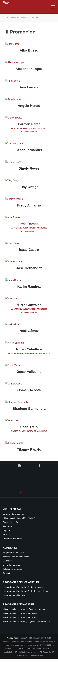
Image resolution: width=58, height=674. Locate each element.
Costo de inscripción (12, 565)
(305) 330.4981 (10, 649)
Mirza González (29, 305)
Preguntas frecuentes (12, 539)
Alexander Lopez (29, 69)
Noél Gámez (29, 331)
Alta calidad (8, 526)
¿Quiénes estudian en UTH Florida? (19, 518)
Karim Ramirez (29, 286)
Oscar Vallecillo (29, 372)
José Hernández (29, 268)
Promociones (22, 18)
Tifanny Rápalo (29, 449)
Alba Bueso (29, 50)
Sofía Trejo (29, 427)
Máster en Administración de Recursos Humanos (24, 609)
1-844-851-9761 (45, 645)
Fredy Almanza (29, 205)
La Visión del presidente (13, 514)
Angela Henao (29, 106)
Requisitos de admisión (13, 553)
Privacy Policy (12, 638)
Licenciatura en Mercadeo (14, 595)
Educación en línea (11, 522)
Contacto (7, 573)
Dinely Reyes (29, 168)
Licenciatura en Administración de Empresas (23, 587)
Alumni (13, 18)
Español (6, 530)
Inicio (7, 18)
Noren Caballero (29, 349)
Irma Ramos (29, 224)
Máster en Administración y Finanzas (19, 617)
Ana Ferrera (29, 87)
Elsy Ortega (29, 187)
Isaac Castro (29, 249)
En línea (6, 534)
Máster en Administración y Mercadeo (20, 613)
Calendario (8, 561)
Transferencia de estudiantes (16, 557)
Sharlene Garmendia (29, 408)
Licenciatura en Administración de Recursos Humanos (27, 591)
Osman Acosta (29, 390)
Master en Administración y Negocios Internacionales (26, 621)
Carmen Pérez (29, 124)
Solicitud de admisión (12, 569)
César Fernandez (29, 150)
